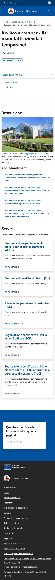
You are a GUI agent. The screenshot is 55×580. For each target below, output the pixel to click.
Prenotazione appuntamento (16, 517)
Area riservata (10, 487)
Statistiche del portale (13, 528)
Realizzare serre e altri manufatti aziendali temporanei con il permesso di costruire (23, 202)
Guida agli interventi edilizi (23, 21)
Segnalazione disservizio (14, 548)
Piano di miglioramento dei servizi (18, 553)
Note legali (8, 502)
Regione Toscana (10, 3)
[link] (14, 267)
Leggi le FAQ (9, 533)
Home (5, 21)
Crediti (6, 492)
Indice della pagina (12, 74)
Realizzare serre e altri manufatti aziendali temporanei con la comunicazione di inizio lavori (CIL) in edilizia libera (25, 190)
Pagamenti (8, 538)
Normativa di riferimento (12, 60)
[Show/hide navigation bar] (4, 11)
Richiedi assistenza (12, 523)
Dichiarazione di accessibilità (16, 507)
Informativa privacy (12, 497)
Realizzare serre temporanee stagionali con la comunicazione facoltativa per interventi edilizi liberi (25, 177)
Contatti (7, 512)
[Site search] (49, 11)
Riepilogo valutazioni (13, 543)
